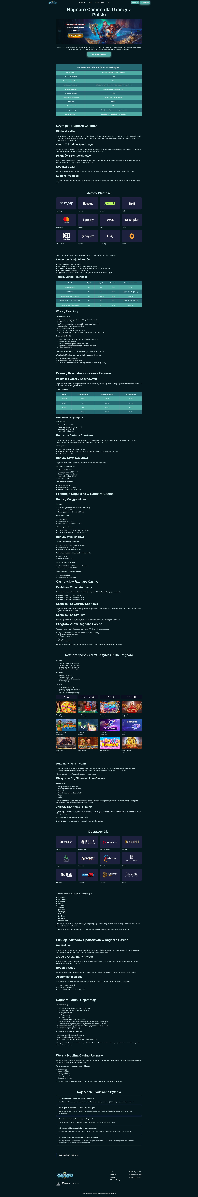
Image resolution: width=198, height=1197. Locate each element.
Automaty (130, 697)
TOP (65, 697)
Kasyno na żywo (87, 697)
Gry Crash (109, 697)
